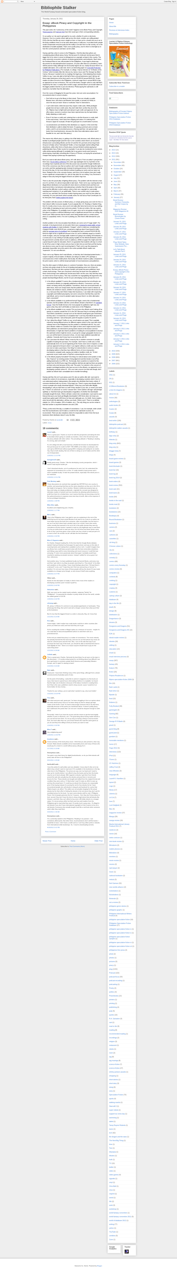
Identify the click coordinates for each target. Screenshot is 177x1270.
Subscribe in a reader (117, 86)
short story (113, 1083)
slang (111, 1087)
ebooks (112, 641)
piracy (111, 965)
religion (112, 1041)
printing (112, 1003)
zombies (112, 1236)
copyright (112, 584)
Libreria (112, 794)
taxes (111, 1129)
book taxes (113, 493)
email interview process (117, 657)
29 (110, 379)
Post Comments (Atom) (77, 846)
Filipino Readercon (116, 675)
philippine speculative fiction (119, 919)
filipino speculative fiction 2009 (120, 679)
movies (111, 864)
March (116, 191)
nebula (111, 879)
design (111, 611)
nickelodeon (113, 891)
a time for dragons (115, 390)
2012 (114, 156)
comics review (114, 569)
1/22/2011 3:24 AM (53, 666)
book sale (112, 489)
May (115, 184)
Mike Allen (50, 505)
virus (111, 1190)
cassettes (112, 538)
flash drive (113, 691)
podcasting (113, 984)
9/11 (110, 382)
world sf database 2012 (117, 1220)
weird (111, 1198)
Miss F (49, 729)
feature (111, 668)
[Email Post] (67, 420)
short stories (113, 1079)
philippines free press (117, 950)
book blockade (114, 466)
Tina (48, 698)
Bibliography (113, 34)
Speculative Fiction (116, 1095)
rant (110, 1022)
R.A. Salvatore (114, 1019)
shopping (112, 1076)
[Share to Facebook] (77, 420)
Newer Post (47, 841)
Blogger (99, 1266)
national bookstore (116, 875)
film (110, 683)
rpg (110, 1057)
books (111, 497)
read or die (113, 1026)
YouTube (112, 1232)
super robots (113, 1110)
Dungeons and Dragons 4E (119, 630)
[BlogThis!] (73, 420)
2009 (114, 354)
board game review (116, 458)
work (111, 1205)
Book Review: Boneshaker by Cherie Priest (119, 216)
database (112, 599)
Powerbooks (113, 996)
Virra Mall (112, 1186)
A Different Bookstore (117, 386)
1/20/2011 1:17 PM (53, 510)
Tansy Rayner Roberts (117, 1125)
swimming (113, 1118)
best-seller (113, 420)
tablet (111, 1121)
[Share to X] (75, 420)
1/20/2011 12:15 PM (53, 455)
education (112, 649)
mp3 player (113, 868)
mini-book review (115, 841)
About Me (112, 26)
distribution (113, 615)
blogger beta (113, 451)
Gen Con (112, 717)
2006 (114, 364)
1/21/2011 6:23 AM (53, 616)
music (111, 872)
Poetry (111, 988)
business (112, 523)
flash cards (113, 687)
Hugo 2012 (113, 748)
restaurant (112, 1045)
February (117, 194)
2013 (114, 153)
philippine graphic (115, 910)
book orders (113, 481)
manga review (114, 820)
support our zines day (117, 1114)
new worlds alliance (116, 887)
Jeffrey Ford (113, 767)
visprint (111, 1194)
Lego (111, 786)
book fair (112, 470)
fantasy (111, 664)
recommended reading (117, 1034)
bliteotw (112, 439)
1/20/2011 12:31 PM (53, 477)
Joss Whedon (114, 771)
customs (112, 592)
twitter (111, 1167)
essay (50, 423)
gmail (111, 725)
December (118, 162)
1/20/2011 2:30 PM (53, 536)
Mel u (49, 514)
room (111, 1053)
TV (110, 1163)
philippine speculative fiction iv (120, 929)
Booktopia (113, 516)
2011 (114, 159)
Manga (111, 816)
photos (111, 958)
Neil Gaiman (113, 883)
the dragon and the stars (118, 1137)
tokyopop (112, 1152)
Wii (110, 1201)
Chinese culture (115, 546)
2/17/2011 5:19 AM (53, 748)
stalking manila (114, 1102)
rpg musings (113, 1060)
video (111, 1171)
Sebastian (50, 589)
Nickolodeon (113, 895)
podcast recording (115, 980)
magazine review (115, 813)
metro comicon (114, 837)
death (111, 607)
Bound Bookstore (115, 519)
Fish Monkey (51, 481)
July (115, 178)
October (117, 168)
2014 (114, 150)
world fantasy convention (118, 1213)
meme (111, 834)
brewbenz (50, 739)
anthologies (113, 401)
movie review (114, 860)
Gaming (112, 714)
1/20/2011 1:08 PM (53, 501)
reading (112, 1030)
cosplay (112, 588)
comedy (112, 558)
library (111, 790)
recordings (113, 1038)
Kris (48, 621)
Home (73, 841)
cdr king (112, 542)
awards (112, 417)
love (110, 801)
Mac (110, 809)
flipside (111, 695)
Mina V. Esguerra (53, 540)
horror (111, 744)
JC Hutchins (113, 763)
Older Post (98, 841)
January (117, 197)
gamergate (113, 710)
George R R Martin (116, 721)
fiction (111, 672)
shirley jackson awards (117, 1072)
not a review (113, 902)
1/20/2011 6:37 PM (53, 574)
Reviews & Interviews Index (119, 30)
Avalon (111, 409)
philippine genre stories (117, 906)
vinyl (111, 1182)
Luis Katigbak (114, 805)
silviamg (50, 603)
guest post (113, 733)
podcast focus (114, 977)
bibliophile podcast (116, 424)
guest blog (113, 729)
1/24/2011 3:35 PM (53, 725)
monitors (112, 856)
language (112, 774)
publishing (113, 1007)
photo (111, 954)
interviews (113, 752)
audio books (113, 405)
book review (113, 485)
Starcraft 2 (113, 1106)
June (116, 181)
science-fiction (114, 1068)
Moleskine (113, 853)
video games (114, 1175)
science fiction (114, 1064)
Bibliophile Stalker (58, 7)
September (118, 172)
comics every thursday (117, 565)
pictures (112, 961)
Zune (111, 1239)
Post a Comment (50, 831)
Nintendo (112, 898)
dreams (112, 622)
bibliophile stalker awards (118, 428)
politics (111, 992)
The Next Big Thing (116, 1140)
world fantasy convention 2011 (120, 1216)
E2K (110, 634)
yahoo (111, 1228)
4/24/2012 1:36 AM (53, 812)
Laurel (49, 432)
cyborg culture (114, 596)
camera (112, 527)
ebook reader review (116, 637)
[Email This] (71, 420)
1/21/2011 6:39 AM (53, 650)
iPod (111, 755)
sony (111, 1091)
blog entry (112, 443)
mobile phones (114, 849)
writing (111, 1224)
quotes (111, 1015)
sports (111, 1098)
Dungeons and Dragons (118, 626)
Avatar (111, 413)
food (110, 698)
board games (114, 462)
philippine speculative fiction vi (120, 942)
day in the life (114, 603)
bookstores (113, 512)
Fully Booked (114, 706)
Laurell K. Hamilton (116, 778)
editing (111, 645)
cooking (112, 580)
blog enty (112, 447)
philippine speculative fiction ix (120, 933)
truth (110, 1159)
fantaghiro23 (51, 460)
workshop (112, 1209)
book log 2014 (114, 478)
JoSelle (49, 654)
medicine (112, 830)
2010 (114, 351)
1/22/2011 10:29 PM (53, 693)
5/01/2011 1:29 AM (53, 760)
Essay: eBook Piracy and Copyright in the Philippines (121, 272)
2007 (114, 360)
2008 (114, 357)
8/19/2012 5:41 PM (53, 827)
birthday (112, 432)
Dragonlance (114, 618)
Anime (111, 398)
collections (113, 554)
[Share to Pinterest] (79, 420)
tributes (112, 1156)
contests (112, 577)
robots (111, 1049)
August (116, 175)
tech (110, 1133)
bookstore (112, 508)
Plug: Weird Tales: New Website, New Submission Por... (121, 244)
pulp (110, 1011)
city (110, 550)
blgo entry (112, 436)
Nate (48, 670)
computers (113, 573)
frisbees (112, 702)
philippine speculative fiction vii (120, 946)
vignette (112, 1178)
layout (111, 782)
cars (110, 531)
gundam (112, 736)
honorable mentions (116, 740)
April (115, 188)
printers (112, 999)
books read (113, 504)
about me (112, 394)
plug (110, 969)
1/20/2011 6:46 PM (53, 585)
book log (112, 474)
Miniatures (113, 845)
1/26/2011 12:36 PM (53, 735)
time (110, 1144)
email (111, 653)
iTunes (111, 759)
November (118, 165)
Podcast (112, 973)
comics (111, 561)
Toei (110, 1148)
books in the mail (115, 500)
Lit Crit (111, 797)
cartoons (112, 535)
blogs (111, 455)
